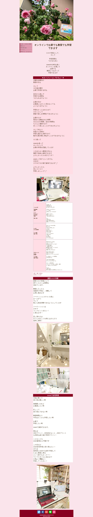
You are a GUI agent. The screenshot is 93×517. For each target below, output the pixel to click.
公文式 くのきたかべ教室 (26, 43)
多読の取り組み (24, 47)
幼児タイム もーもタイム (26, 51)
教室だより (23, 45)
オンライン (23, 49)
